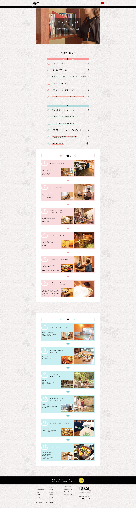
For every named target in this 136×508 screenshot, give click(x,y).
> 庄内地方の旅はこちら (68, 491)
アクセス (97, 2)
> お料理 (38, 494)
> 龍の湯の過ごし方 (40, 489)
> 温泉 (37, 492)
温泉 (75, 2)
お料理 (79, 2)
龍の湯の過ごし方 (69, 2)
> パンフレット (51, 499)
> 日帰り (50, 487)
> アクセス (50, 489)
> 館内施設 (38, 499)
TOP (33, 6)
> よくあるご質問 (51, 492)
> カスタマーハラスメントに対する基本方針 (45, 502)
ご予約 (102, 2)
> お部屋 (38, 497)
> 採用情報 (50, 494)
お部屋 (84, 2)
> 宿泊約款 (50, 497)
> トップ (38, 487)
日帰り (93, 2)
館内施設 (88, 2)
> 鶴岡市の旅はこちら (67, 494)
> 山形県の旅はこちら (67, 489)
